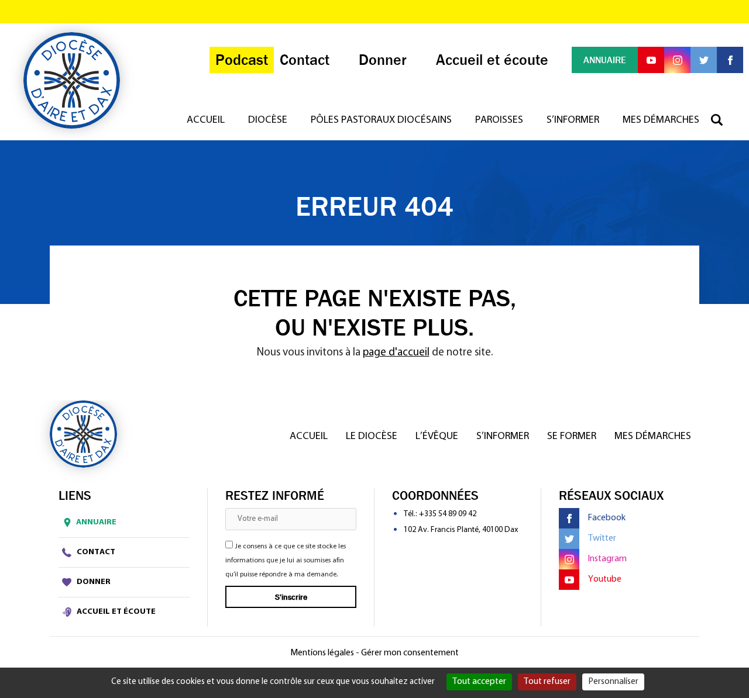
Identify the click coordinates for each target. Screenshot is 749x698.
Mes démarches (661, 120)
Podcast (241, 59)
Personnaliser (613, 681)
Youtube (604, 579)
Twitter (602, 538)
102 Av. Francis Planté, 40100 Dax (461, 530)
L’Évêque (436, 436)
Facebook (607, 518)
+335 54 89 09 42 (447, 514)
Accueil (206, 120)
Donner (93, 582)
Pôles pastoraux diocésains (381, 120)
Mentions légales (322, 653)
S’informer (573, 120)
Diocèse (267, 120)
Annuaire (96, 522)
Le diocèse (371, 436)
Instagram (607, 559)
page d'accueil (396, 352)
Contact (95, 552)
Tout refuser (547, 681)
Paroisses (499, 120)
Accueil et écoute (115, 611)
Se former (571, 436)
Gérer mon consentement (410, 653)
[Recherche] (722, 120)
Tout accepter (479, 681)
